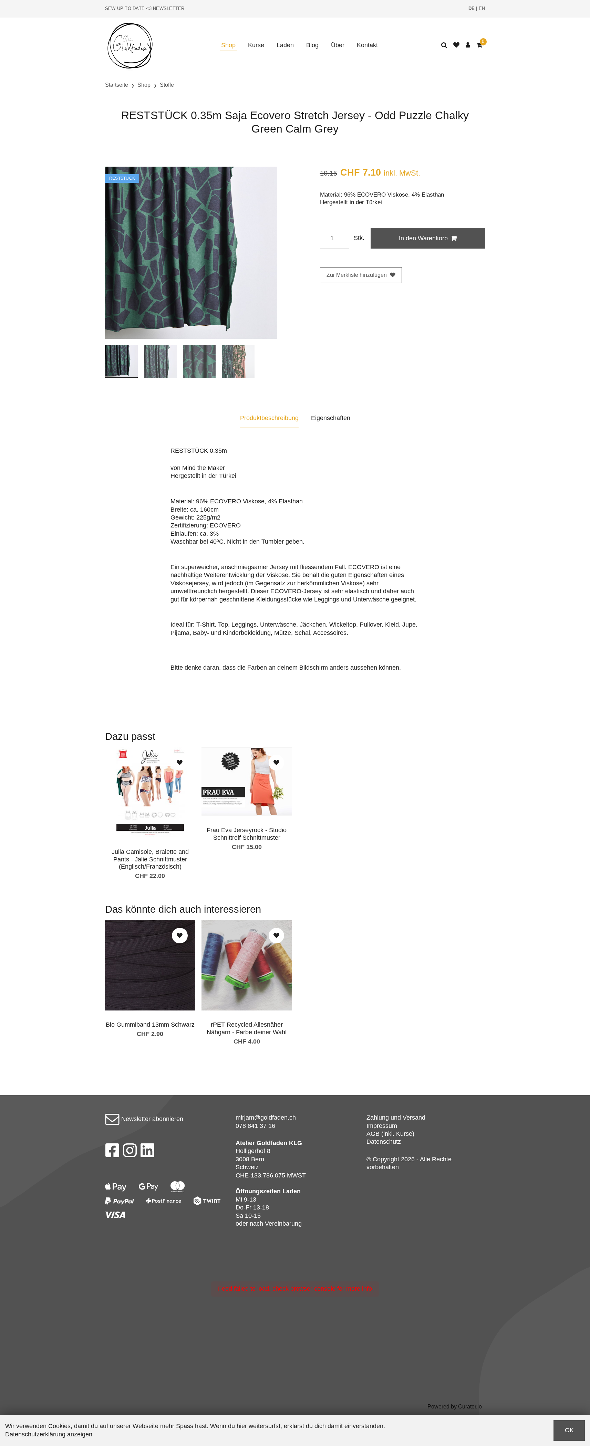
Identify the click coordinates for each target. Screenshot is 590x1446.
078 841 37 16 (255, 1125)
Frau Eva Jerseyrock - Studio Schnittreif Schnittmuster (247, 834)
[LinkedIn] (147, 1152)
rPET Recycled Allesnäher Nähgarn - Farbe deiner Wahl (247, 1028)
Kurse (256, 45)
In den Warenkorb (423, 238)
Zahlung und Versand (395, 1117)
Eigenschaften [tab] (330, 418)
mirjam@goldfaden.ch (266, 1117)
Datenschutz (383, 1141)
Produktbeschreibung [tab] (269, 418)
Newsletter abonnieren (151, 1118)
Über (337, 45)
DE (471, 8)
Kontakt (367, 45)
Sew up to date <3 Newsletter (145, 8)
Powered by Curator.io (454, 1406)
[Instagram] (130, 1152)
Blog (312, 45)
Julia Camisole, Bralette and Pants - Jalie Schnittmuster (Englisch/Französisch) (150, 859)
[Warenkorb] (479, 45)
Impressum (381, 1125)
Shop (228, 45)
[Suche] (444, 45)
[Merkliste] (456, 45)
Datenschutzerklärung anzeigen (48, 1434)
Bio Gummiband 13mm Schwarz (150, 1024)
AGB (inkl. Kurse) (390, 1133)
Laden (285, 45)
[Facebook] (112, 1152)
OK (569, 1430)
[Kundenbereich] (468, 45)
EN (482, 8)
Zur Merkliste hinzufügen (357, 275)
